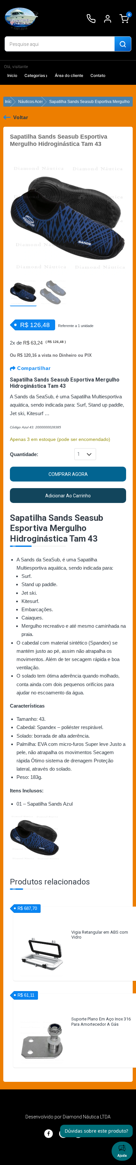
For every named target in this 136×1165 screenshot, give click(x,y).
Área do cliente (69, 75)
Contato (97, 75)
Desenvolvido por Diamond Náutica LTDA (68, 1116)
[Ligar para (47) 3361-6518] (91, 18)
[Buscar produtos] (123, 44)
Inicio (12, 75)
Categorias (34, 75)
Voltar (20, 117)
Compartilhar (33, 368)
